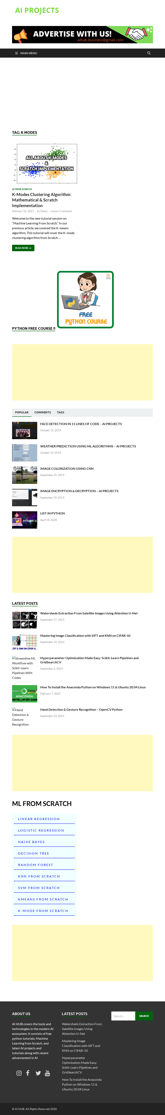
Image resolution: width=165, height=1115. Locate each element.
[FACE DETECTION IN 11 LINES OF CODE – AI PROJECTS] (24, 424)
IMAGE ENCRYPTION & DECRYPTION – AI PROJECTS (79, 491)
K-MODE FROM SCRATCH (43, 911)
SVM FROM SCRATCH (39, 888)
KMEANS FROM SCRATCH (43, 899)
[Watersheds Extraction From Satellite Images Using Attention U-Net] (24, 613)
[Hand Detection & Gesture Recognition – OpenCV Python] (24, 710)
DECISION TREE (34, 853)
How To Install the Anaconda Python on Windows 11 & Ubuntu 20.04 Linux (93, 687)
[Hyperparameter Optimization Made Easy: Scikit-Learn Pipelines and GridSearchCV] (24, 658)
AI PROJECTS (37, 10)
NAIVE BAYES (31, 842)
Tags (60, 412)
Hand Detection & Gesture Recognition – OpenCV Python (81, 709)
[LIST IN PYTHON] (24, 513)
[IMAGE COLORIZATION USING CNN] (24, 469)
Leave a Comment (61, 211)
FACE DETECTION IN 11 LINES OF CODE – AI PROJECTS (81, 424)
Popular (21, 412)
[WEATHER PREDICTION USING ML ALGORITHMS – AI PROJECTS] (24, 446)
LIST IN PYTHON (52, 513)
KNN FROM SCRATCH (39, 876)
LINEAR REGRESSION (39, 819)
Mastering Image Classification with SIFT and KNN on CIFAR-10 (85, 635)
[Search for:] (132, 1016)
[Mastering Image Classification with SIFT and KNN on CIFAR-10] (24, 636)
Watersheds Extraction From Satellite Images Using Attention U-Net (89, 613)
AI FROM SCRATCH (22, 189)
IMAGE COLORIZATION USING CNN (67, 468)
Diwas (44, 211)
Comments (42, 412)
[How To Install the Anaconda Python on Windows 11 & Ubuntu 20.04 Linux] (24, 687)
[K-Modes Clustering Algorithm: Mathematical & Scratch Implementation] (45, 164)
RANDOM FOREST (36, 865)
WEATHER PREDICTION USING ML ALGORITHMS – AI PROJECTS (88, 446)
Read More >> (21, 247)
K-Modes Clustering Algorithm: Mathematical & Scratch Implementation (41, 200)
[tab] (21, 413)
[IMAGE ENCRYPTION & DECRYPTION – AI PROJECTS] (24, 491)
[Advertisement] (82, 94)
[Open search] (149, 53)
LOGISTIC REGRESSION (41, 830)
